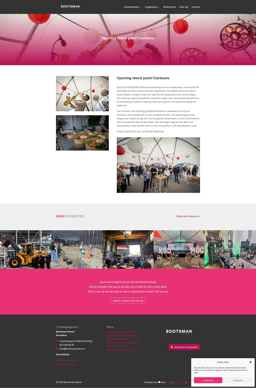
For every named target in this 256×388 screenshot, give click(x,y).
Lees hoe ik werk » (116, 346)
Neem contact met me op (128, 300)
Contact (196, 7)
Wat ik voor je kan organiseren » (123, 335)
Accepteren (208, 380)
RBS (168, 382)
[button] (250, 362)
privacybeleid (179, 382)
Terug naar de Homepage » (120, 331)
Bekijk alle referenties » (188, 216)
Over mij (183, 7)
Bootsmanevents (68, 360)
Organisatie (151, 7)
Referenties (169, 7)
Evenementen (131, 7)
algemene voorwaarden (186, 347)
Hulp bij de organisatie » (119, 338)
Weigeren (237, 380)
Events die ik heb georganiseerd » (123, 342)
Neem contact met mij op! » (121, 349)
